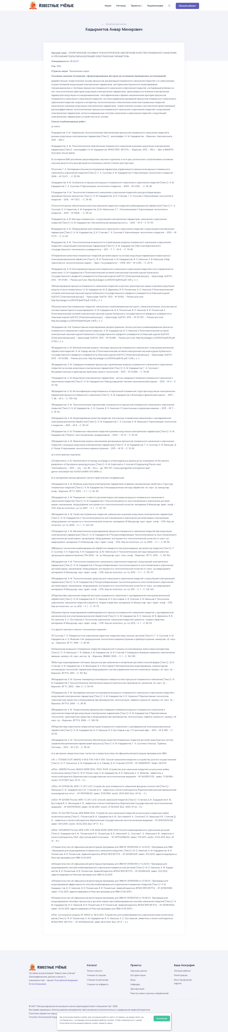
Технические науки (116, 24)
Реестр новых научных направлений (149, 993)
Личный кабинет (187, 5)
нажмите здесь (106, 1023)
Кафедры (135, 984)
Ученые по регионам (97, 979)
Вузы (133, 979)
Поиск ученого (94, 970)
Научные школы (138, 970)
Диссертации (137, 988)
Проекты (136, 5)
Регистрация (180, 975)
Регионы (121, 5)
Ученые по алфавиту (97, 984)
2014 (59, 66)
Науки (108, 5)
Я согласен (161, 1018)
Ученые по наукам (96, 975)
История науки (138, 975)
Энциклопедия (155, 5)
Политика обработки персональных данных (52, 1013)
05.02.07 (74, 61)
